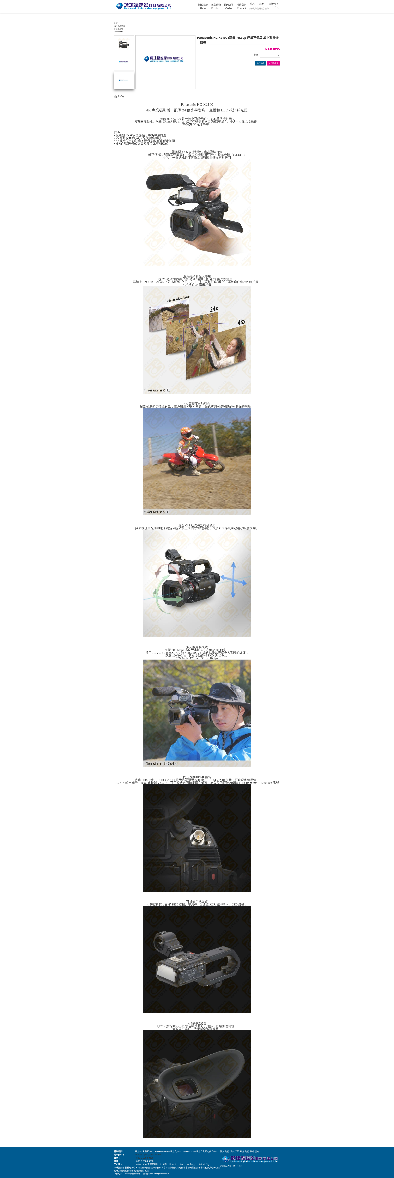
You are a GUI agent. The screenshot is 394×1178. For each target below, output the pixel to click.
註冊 (261, 3)
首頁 (116, 23)
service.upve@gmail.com (148, 1154)
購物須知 (254, 1151)
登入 (252, 3)
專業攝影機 (118, 29)
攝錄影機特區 (119, 26)
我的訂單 (234, 1151)
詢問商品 (260, 63)
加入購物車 (273, 63)
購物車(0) (273, 3)
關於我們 (224, 1151)
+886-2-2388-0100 (144, 1157)
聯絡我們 (244, 1151)
